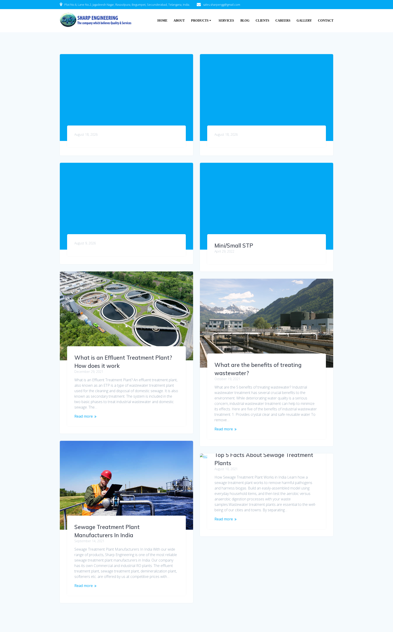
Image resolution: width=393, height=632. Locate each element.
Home (162, 20)
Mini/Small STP (233, 245)
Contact (325, 20)
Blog (244, 20)
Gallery (304, 20)
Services (226, 20)
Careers (282, 20)
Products (200, 20)
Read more (83, 416)
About (179, 20)
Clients (262, 20)
